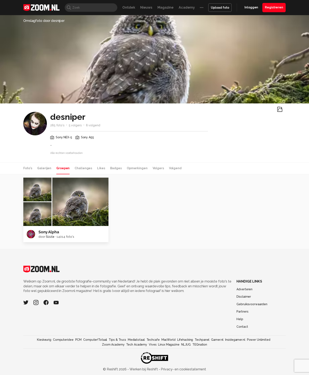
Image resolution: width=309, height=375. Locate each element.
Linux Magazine (168, 344)
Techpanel (202, 339)
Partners (242, 311)
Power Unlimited (258, 339)
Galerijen (44, 168)
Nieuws (146, 7)
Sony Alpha (48, 232)
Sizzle (50, 236)
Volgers (158, 168)
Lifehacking (185, 339)
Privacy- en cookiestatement (183, 369)
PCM (78, 339)
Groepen (63, 168)
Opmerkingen (137, 168)
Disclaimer (243, 296)
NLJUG (186, 344)
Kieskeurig (44, 339)
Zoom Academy (113, 344)
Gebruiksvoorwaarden (251, 304)
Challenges (83, 168)
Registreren (274, 7)
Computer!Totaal (95, 339)
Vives (152, 344)
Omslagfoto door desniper (44, 21)
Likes (101, 168)
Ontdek (128, 7)
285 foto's (57, 125)
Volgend (175, 168)
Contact (242, 326)
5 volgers (75, 125)
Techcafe (153, 339)
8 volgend (93, 125)
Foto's (27, 168)
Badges (116, 168)
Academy (187, 7)
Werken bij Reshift (144, 369)
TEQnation (199, 344)
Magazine (165, 7)
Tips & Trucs (117, 339)
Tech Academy (136, 344)
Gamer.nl (217, 339)
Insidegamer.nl (235, 339)
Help (239, 319)
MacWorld (168, 339)
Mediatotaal (136, 339)
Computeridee (63, 339)
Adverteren (244, 289)
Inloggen (251, 7)
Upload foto (220, 7)
